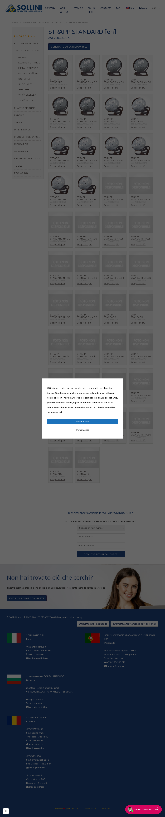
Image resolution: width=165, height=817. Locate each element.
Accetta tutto (82, 421)
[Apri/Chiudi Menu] (6, 811)
